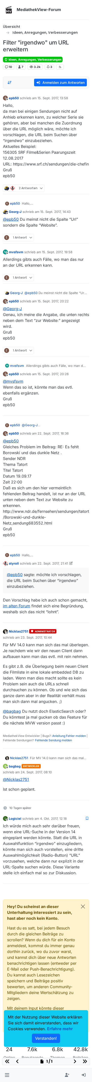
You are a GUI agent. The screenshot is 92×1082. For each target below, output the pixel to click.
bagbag (15, 766)
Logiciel (15, 818)
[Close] (83, 906)
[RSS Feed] (60, 67)
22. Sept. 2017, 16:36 (53, 433)
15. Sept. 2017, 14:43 (55, 212)
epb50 (14, 98)
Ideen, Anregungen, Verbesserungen (34, 59)
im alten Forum (16, 605)
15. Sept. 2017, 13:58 (53, 98)
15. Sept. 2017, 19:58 (57, 252)
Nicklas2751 (18, 631)
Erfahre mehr (60, 1028)
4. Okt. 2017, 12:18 (53, 818)
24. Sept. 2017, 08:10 (36, 772)
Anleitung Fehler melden (69, 736)
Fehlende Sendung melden (53, 740)
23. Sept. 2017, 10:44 (36, 637)
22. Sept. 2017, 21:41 (53, 563)
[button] (7, 1075)
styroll (14, 563)
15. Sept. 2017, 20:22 (53, 301)
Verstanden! (46, 1038)
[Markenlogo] (9, 10)
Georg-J (15, 212)
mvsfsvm (16, 252)
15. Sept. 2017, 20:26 (53, 374)
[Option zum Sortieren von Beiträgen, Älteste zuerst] (9, 83)
